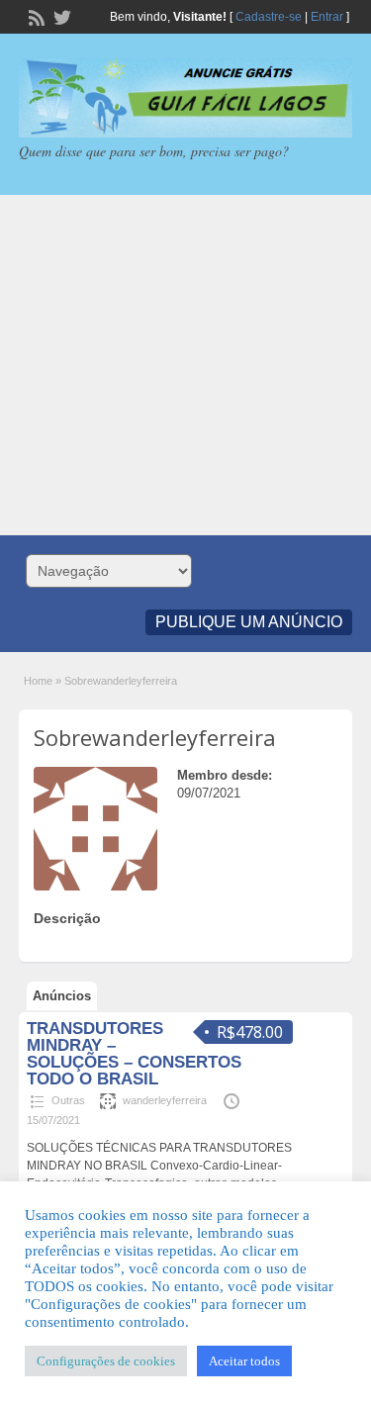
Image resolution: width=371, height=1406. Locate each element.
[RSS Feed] (35, 16)
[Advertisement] (185, 365)
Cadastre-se (268, 17)
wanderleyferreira (165, 1100)
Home (38, 681)
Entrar (327, 17)
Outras (68, 1100)
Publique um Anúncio (248, 621)
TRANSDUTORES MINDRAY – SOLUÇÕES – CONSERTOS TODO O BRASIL (134, 1053)
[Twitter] (60, 16)
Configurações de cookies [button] (106, 1361)
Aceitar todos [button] (244, 1361)
